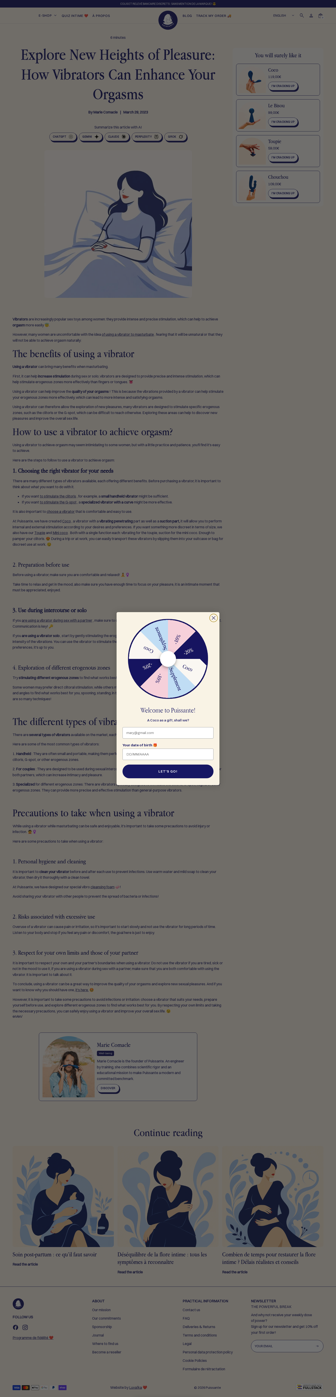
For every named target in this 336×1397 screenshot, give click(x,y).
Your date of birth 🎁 (140, 745)
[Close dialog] (214, 618)
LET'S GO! (168, 771)
